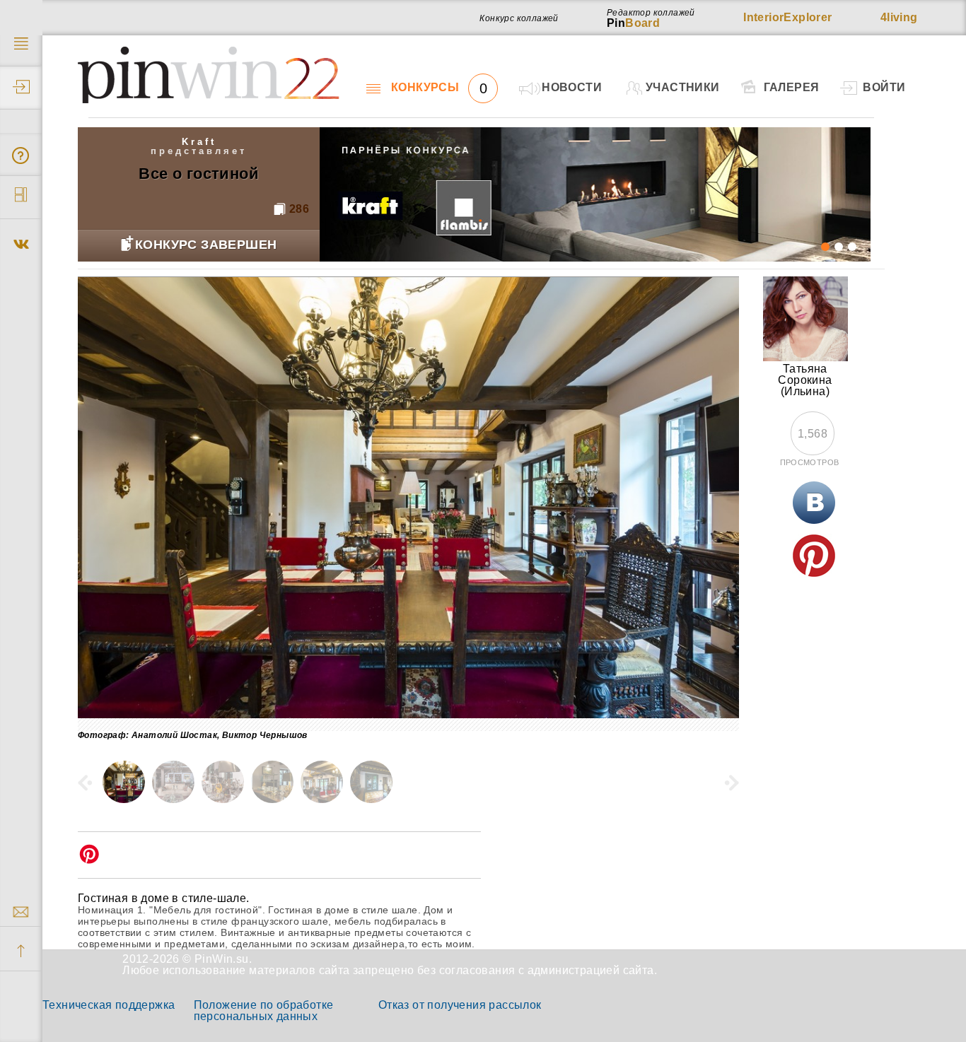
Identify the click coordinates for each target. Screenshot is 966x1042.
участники (683, 87)
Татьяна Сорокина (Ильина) (805, 380)
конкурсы (439, 87)
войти (884, 87)
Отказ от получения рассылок (460, 1005)
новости (572, 87)
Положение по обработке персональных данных (264, 1010)
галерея (792, 87)
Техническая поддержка (108, 1005)
